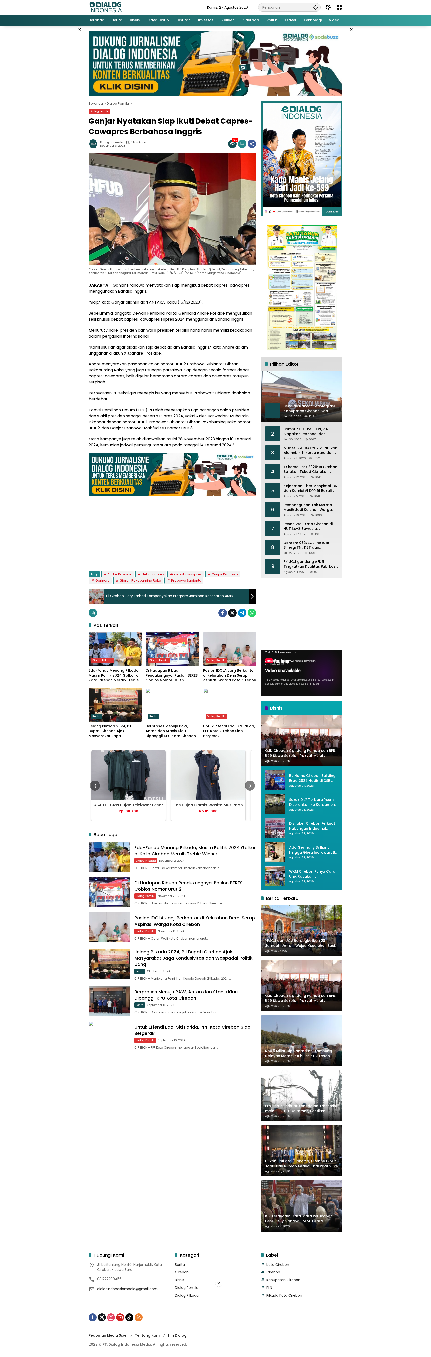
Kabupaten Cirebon (283, 1279)
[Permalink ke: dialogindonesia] (94, 143)
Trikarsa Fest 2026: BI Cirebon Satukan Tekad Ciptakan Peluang (310, 469)
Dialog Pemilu (99, 111)
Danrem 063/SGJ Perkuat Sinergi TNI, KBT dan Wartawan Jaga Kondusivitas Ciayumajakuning (310, 545)
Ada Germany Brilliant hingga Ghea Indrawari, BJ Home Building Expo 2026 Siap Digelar (313, 850)
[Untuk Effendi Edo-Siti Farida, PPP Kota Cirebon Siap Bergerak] (229, 705)
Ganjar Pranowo (225, 574)
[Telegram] (242, 613)
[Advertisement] (172, 531)
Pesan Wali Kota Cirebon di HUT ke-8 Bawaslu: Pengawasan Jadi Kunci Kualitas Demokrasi (308, 526)
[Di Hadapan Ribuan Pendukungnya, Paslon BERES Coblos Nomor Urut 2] (172, 649)
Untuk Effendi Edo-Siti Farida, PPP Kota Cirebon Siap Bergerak (229, 731)
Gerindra (102, 580)
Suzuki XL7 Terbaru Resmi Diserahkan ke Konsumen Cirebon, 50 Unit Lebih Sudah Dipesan (312, 802)
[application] (301, 673)
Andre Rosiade (120, 574)
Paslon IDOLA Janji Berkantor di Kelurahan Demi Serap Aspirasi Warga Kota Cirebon (229, 675)
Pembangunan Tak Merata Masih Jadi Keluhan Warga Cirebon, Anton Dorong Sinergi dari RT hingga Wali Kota (311, 507)
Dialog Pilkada (102, 660)
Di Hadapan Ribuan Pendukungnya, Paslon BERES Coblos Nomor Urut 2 (172, 675)
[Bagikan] (252, 144)
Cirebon (182, 1272)
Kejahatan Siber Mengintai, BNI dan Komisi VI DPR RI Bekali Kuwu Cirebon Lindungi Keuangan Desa (311, 488)
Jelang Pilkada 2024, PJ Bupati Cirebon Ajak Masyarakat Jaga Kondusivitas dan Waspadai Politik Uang (114, 731)
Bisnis (179, 1279)
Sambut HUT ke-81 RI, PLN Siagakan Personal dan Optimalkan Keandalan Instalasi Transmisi (306, 432)
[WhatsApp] (252, 613)
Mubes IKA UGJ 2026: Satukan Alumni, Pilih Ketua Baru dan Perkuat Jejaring (310, 450)
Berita (96, 716)
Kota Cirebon (277, 1264)
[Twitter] (232, 613)
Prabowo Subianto (186, 580)
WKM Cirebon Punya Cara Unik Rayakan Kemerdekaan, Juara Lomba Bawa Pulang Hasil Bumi (312, 874)
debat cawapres (188, 574)
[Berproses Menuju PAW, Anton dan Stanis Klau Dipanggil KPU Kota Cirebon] (172, 705)
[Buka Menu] (339, 7)
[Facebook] (222, 613)
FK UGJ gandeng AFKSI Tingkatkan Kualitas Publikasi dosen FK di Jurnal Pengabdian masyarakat (310, 564)
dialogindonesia (111, 142)
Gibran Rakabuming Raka (140, 580)
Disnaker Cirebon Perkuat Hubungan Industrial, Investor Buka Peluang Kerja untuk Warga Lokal (312, 826)
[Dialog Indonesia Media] (105, 7)
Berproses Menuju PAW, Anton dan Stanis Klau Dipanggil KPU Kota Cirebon (171, 731)
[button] (316, 7)
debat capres (153, 574)
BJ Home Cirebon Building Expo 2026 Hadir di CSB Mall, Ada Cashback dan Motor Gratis (312, 778)
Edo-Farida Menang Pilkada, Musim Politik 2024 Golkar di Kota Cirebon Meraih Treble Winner (114, 675)
